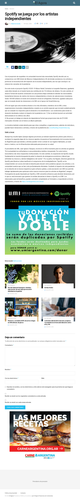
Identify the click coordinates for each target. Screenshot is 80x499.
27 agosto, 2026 (13, 293)
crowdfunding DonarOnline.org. (59, 128)
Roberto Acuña (15, 23)
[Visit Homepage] (40, 3)
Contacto (23, 493)
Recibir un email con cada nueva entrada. (18, 402)
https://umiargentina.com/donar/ (33, 181)
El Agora (11, 496)
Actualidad (47, 318)
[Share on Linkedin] (23, 67)
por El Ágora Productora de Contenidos (42, 496)
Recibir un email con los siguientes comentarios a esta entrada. (25, 396)
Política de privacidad (11, 493)
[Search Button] (74, 3)
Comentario (9, 345)
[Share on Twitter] (16, 67)
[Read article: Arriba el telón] (58, 276)
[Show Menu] (6, 3)
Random (12, 9)
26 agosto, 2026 (49, 290)
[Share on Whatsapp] (19, 67)
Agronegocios (12, 318)
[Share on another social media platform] (27, 67)
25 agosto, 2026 (13, 325)
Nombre (8, 369)
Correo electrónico (12, 378)
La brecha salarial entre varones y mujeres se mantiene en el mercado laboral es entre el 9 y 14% (57, 322)
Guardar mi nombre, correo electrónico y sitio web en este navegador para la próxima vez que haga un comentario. (40, 388)
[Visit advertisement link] (40, 436)
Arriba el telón (48, 287)
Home (6, 9)
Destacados (11, 285)
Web (42, 378)
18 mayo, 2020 (28, 23)
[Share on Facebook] (12, 67)
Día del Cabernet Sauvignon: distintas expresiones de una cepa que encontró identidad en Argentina (20, 289)
